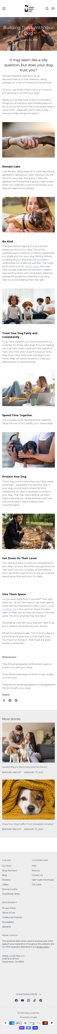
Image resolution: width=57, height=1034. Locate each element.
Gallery (5, 884)
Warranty (6, 926)
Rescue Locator (10, 889)
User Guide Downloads (43, 880)
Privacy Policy (9, 908)
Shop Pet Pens (9, 870)
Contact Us (37, 875)
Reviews (6, 880)
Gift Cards (36, 884)
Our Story (6, 866)
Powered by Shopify (28, 1017)
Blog (4, 875)
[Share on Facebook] (10, 700)
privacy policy (43, 947)
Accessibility (8, 922)
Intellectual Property (12, 917)
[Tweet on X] (4, 700)
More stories (11, 719)
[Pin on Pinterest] (16, 700)
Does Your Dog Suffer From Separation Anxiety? (28, 824)
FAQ (34, 866)
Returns (36, 870)
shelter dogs (32, 266)
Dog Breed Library (11, 894)
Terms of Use (8, 912)
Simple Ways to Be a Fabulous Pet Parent (24, 767)
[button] (53, 8)
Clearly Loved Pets (31, 1013)
